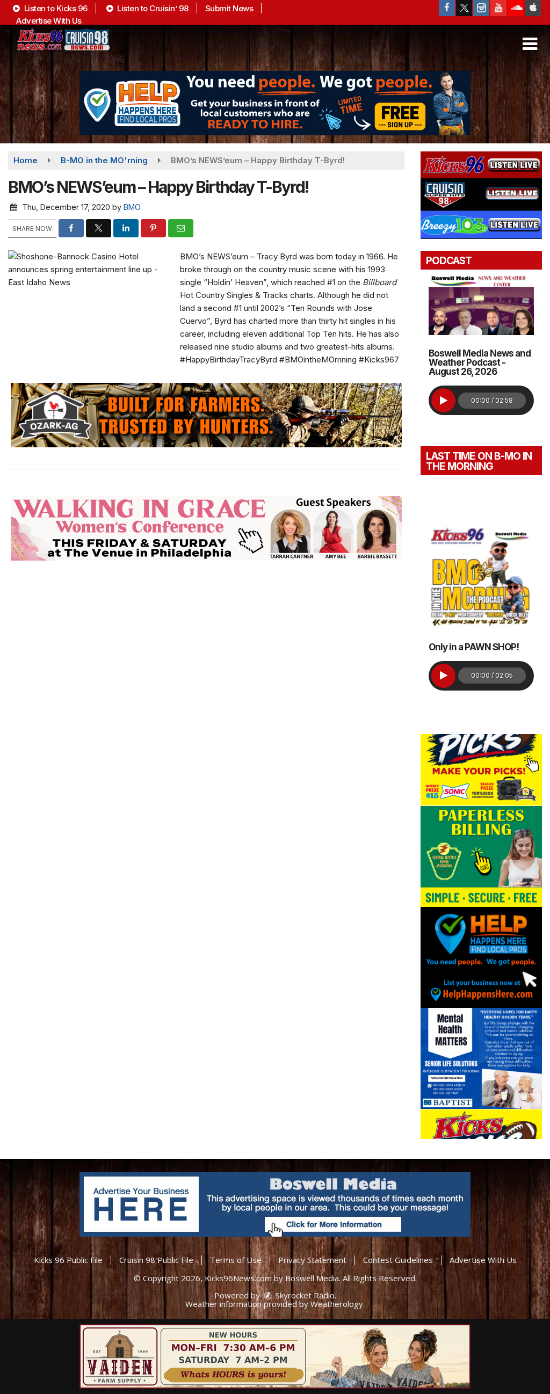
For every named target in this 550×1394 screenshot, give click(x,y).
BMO (132, 207)
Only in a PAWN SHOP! (474, 647)
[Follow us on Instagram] (481, 8)
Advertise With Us (49, 21)
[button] (530, 44)
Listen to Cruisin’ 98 (152, 8)
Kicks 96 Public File (68, 1259)
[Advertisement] (275, 103)
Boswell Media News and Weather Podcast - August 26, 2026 (480, 362)
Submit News (229, 8)
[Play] (443, 400)
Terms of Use (236, 1259)
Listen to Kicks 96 (55, 8)
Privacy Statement (312, 1259)
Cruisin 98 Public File (156, 1259)
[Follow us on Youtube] (498, 8)
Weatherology (336, 1303)
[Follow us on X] (464, 8)
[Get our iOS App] (533, 8)
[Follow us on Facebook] (447, 8)
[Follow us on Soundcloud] (516, 8)
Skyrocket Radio (304, 1295)
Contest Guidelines (398, 1259)
